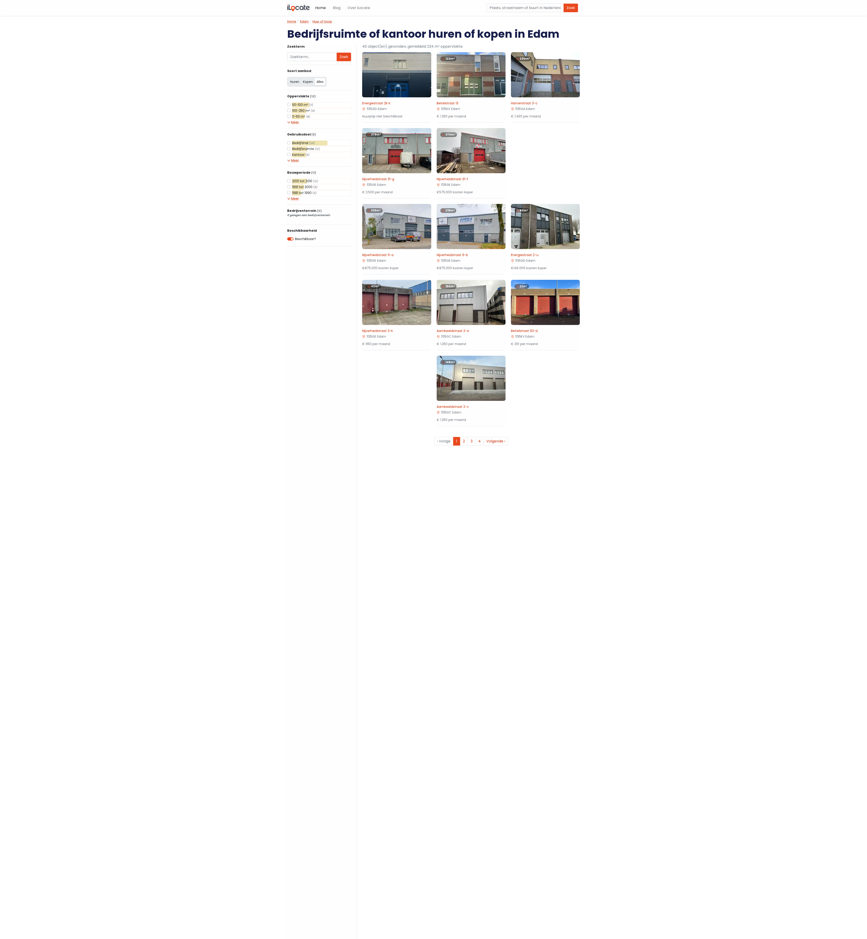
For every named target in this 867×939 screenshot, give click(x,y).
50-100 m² (302, 105)
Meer (295, 122)
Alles (320, 81)
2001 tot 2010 (305, 181)
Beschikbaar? (305, 239)
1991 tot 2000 (304, 187)
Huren (294, 81)
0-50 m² (301, 116)
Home (320, 7)
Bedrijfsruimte (306, 149)
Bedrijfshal (303, 143)
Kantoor (301, 154)
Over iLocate (358, 7)
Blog (336, 7)
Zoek (570, 7)
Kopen (308, 81)
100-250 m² (303, 110)
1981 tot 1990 (304, 193)
